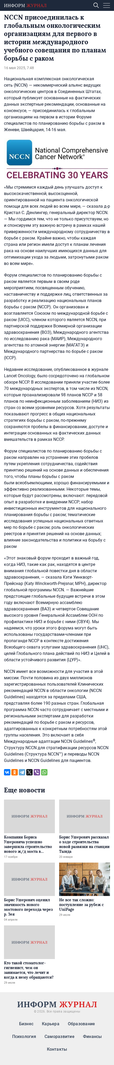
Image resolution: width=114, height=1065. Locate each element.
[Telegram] (22, 772)
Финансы (92, 1036)
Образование (81, 1023)
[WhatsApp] (44, 772)
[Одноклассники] (14, 772)
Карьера (50, 1023)
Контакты (57, 1049)
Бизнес (26, 1023)
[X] (29, 772)
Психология (24, 1036)
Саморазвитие (59, 1036)
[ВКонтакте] (7, 772)
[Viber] (37, 772)
